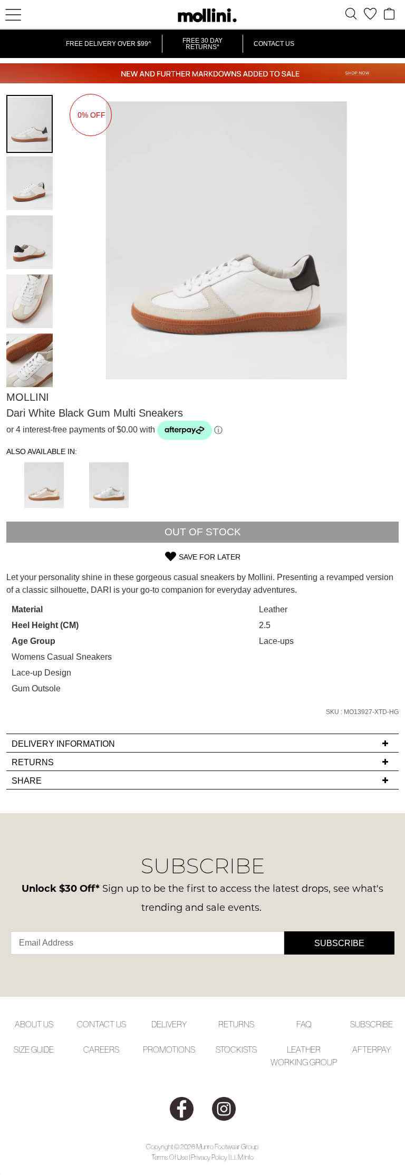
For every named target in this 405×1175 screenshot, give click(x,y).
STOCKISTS (236, 1049)
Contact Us (274, 43)
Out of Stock (203, 531)
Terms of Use (169, 1157)
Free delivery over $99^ (108, 43)
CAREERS (101, 1049)
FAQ (304, 1024)
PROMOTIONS (169, 1049)
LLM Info (242, 1157)
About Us (34, 1024)
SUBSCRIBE (371, 1024)
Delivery (169, 1024)
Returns (236, 1024)
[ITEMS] (389, 14)
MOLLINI (27, 397)
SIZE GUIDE (34, 1049)
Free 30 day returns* (202, 44)
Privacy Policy (209, 1157)
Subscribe (339, 943)
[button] (30, 182)
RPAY (381, 1049)
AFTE (362, 1049)
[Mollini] (202, 15)
